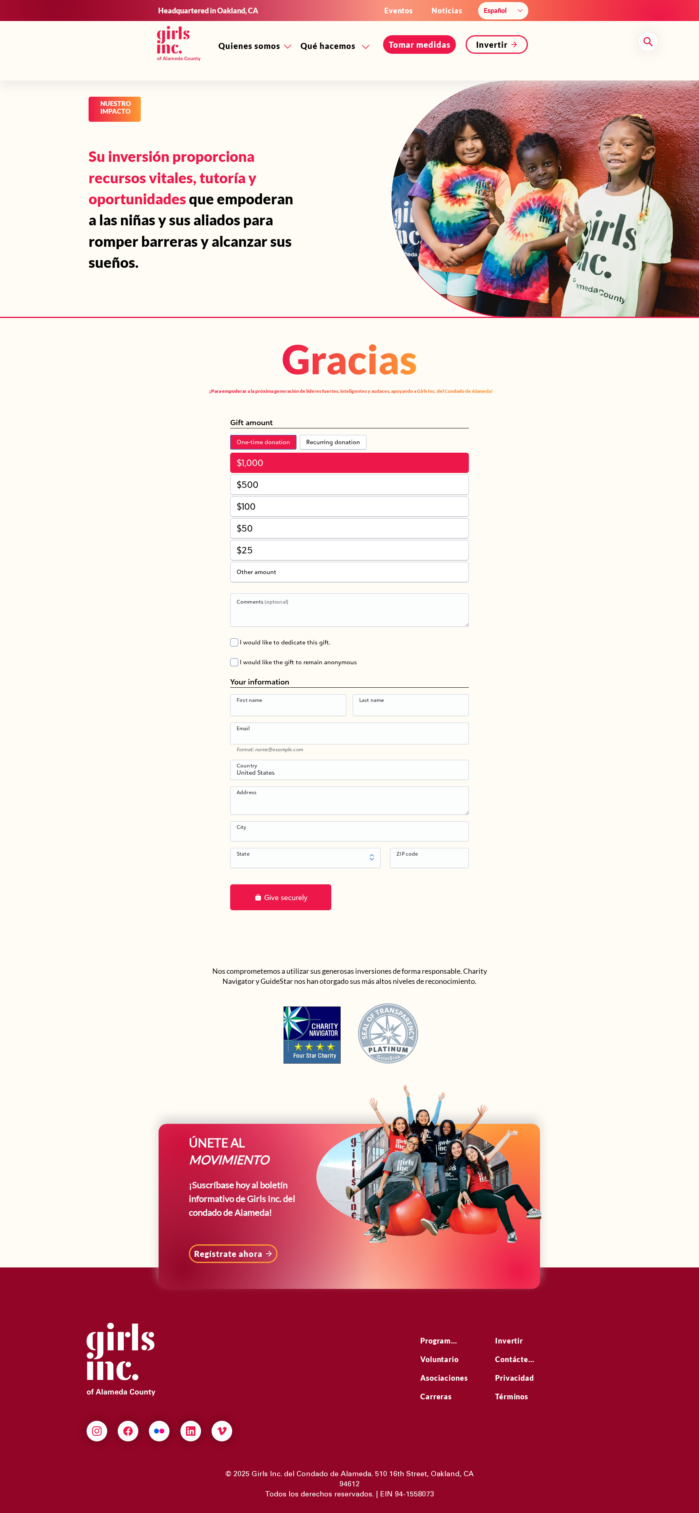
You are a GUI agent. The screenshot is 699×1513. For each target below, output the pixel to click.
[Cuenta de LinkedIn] (190, 1431)
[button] (419, 44)
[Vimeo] (222, 1431)
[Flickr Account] (159, 1431)
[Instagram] (97, 1431)
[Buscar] (648, 41)
